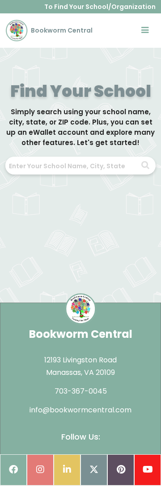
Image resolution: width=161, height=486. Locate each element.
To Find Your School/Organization (100, 6)
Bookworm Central (61, 30)
